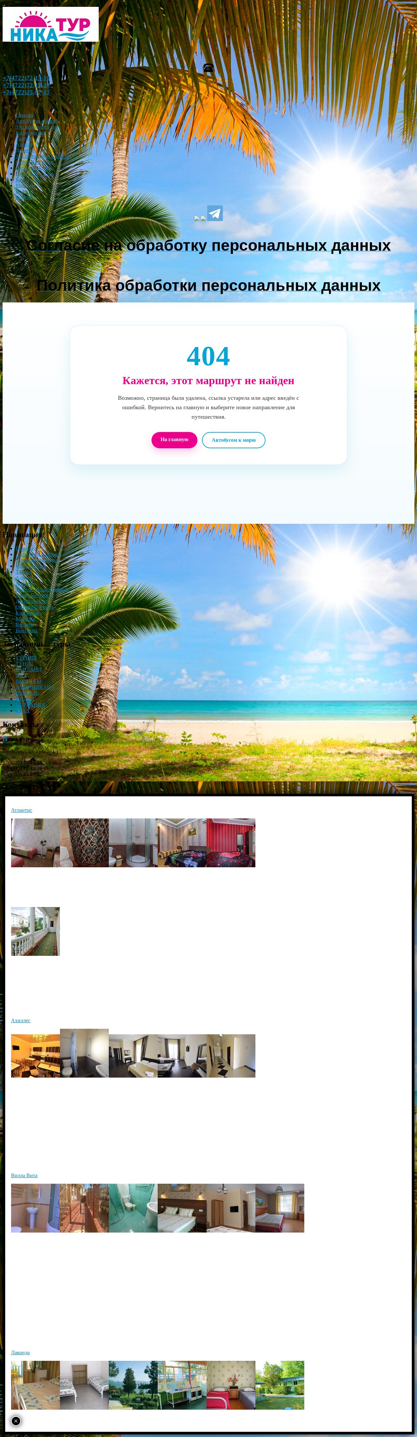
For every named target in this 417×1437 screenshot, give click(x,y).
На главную (174, 439)
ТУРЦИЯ (26, 658)
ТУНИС (25, 663)
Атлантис (21, 810)
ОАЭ (21, 675)
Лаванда (20, 1352)
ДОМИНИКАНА (35, 687)
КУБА (23, 710)
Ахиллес (20, 1020)
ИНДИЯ (25, 699)
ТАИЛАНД (28, 669)
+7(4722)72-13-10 (26, 78)
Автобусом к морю (234, 440)
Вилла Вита (24, 1175)
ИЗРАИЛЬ (27, 693)
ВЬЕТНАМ (28, 681)
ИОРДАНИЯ (30, 704)
